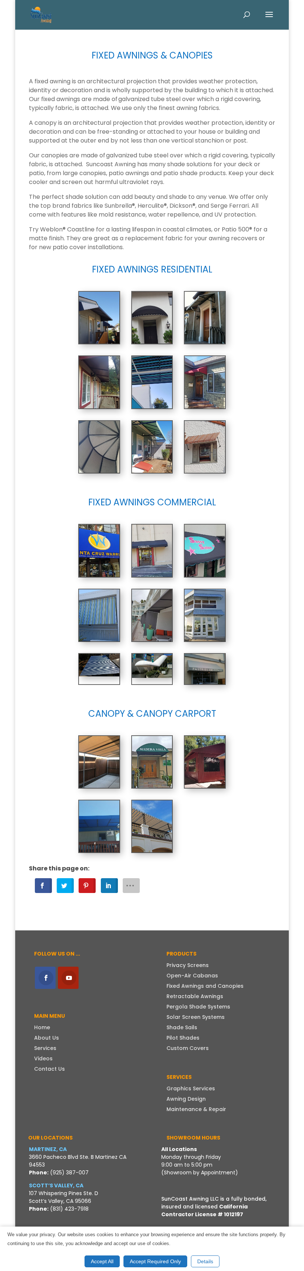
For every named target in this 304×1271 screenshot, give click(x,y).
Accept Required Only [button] (155, 1261)
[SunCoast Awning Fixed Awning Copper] (205, 470)
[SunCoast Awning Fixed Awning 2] (99, 406)
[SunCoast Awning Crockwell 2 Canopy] (99, 786)
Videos (43, 1058)
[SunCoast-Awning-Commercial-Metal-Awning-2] (99, 674)
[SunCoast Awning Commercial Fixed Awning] (99, 341)
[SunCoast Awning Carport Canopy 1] (205, 786)
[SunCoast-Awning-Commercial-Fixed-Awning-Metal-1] (205, 639)
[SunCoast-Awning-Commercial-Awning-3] (205, 575)
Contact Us (49, 1069)
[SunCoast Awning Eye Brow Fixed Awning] (152, 341)
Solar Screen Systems (195, 1017)
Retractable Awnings (194, 996)
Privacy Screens (187, 965)
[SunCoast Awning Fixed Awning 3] (152, 406)
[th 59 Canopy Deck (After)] (152, 786)
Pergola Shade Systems (198, 1006)
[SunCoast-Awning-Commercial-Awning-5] (99, 639)
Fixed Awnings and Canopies (205, 986)
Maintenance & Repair (196, 1109)
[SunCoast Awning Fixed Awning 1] (205, 341)
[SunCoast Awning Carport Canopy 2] (99, 850)
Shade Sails (181, 1027)
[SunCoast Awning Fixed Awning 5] (99, 470)
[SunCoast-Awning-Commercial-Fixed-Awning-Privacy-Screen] (152, 639)
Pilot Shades (182, 1037)
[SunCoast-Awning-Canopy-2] (152, 850)
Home (42, 1027)
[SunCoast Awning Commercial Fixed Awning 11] (205, 682)
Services (45, 1048)
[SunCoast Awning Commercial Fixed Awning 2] (99, 575)
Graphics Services (190, 1088)
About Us (46, 1037)
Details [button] (205, 1261)
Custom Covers (187, 1048)
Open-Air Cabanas (192, 975)
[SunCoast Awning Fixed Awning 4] (205, 406)
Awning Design (186, 1099)
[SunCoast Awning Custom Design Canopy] (152, 676)
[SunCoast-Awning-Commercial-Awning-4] (152, 575)
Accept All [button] (102, 1261)
